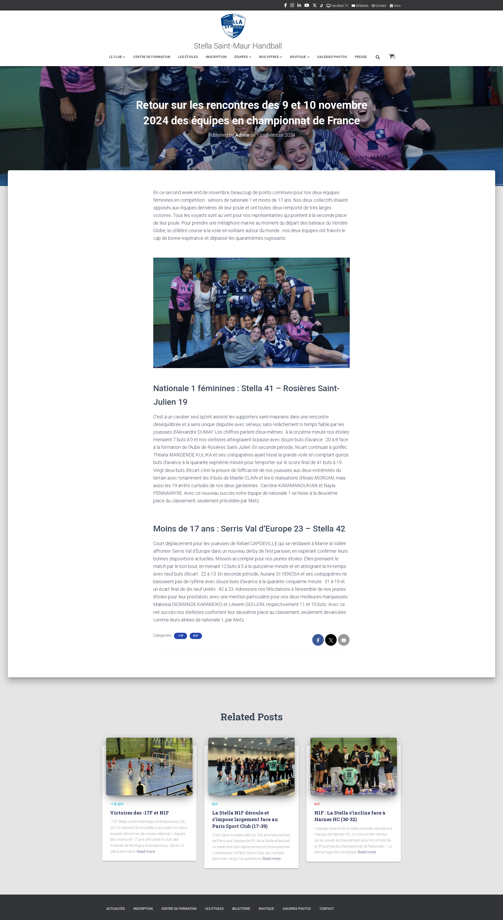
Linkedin (299, 6)
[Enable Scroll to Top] (492, 909)
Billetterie (361, 6)
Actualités (115, 909)
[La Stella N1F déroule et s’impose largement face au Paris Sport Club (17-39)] (251, 766)
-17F (180, 635)
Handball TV (339, 6)
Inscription (216, 57)
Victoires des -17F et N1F (139, 813)
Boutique (298, 57)
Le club (116, 57)
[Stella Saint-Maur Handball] (251, 31)
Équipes (241, 57)
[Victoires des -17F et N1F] (149, 766)
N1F (195, 635)
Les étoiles (188, 57)
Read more (146, 851)
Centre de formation (151, 57)
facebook (285, 6)
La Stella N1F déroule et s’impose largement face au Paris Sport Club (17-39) (245, 819)
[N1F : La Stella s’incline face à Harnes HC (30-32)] (353, 766)
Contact (380, 6)
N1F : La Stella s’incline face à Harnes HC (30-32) (349, 816)
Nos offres (269, 57)
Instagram (292, 6)
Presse (361, 57)
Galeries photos (332, 57)
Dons (397, 6)
